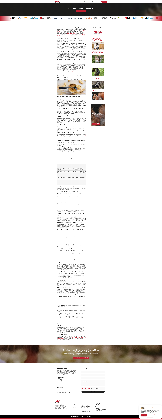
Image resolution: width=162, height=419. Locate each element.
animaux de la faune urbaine (72, 33)
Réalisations (71, 1)
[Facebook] (56, 412)
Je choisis (157, 415)
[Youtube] (58, 412)
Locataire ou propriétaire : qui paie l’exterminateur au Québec (97, 52)
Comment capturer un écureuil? (97, 101)
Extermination (76, 1)
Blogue (85, 1)
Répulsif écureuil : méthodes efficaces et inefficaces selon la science (97, 64)
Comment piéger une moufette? (97, 90)
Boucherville (71, 71)
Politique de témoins (150, 417)
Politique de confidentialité (74, 407)
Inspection (104, 1)
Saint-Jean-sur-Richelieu (82, 337)
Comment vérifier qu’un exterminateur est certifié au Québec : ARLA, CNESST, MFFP (97, 39)
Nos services (81, 1)
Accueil (73, 403)
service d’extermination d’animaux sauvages (64, 153)
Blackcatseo (89, 416)
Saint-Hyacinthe (61, 338)
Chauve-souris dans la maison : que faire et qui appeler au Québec (97, 78)
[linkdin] (60, 412)
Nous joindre (89, 1)
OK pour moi (144, 415)
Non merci (150, 415)
